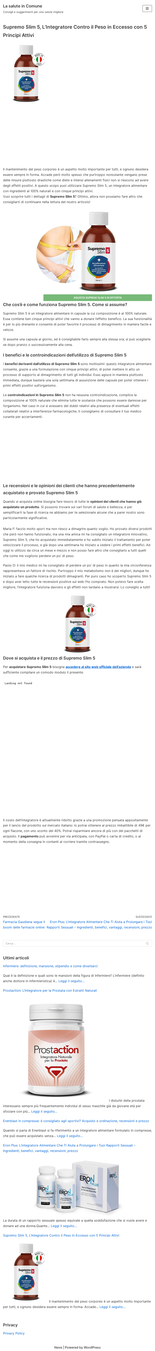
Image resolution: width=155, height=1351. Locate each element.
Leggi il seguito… (72, 981)
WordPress (92, 1347)
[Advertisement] (77, 136)
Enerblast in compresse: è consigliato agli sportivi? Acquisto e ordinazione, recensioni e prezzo (76, 1121)
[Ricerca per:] (77, 943)
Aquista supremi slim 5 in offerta (98, 297)
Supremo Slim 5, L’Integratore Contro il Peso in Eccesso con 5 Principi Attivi (61, 1235)
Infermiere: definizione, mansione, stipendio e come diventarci (50, 966)
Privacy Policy (14, 1333)
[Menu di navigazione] (147, 8)
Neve (58, 1347)
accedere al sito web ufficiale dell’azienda (98, 667)
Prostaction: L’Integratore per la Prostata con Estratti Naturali (50, 990)
